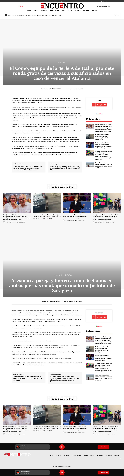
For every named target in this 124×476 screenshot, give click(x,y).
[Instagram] (101, 1)
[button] (103, 6)
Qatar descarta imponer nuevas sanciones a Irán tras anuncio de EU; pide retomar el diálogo (103, 165)
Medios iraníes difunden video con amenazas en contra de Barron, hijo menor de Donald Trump (34, 15)
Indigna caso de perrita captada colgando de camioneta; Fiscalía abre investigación (102, 137)
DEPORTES (62, 62)
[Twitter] (103, 1)
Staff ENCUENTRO (55, 89)
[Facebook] (99, 1)
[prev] (115, 15)
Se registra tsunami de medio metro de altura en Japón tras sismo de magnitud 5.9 (65, 168)
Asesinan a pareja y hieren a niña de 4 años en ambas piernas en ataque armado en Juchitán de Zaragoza (27, 168)
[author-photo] (4, 222)
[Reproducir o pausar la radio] (62, 472)
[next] (118, 15)
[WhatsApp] (106, 1)
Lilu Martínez (39, 218)
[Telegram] (105, 104)
